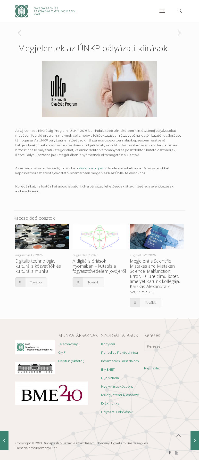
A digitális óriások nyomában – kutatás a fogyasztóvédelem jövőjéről (99, 266)
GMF (62, 352)
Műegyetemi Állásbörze (120, 395)
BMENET (108, 369)
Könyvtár (108, 344)
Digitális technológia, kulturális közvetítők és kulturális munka (38, 266)
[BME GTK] (45, 11)
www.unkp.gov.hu (93, 168)
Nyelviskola (110, 378)
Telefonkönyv (68, 344)
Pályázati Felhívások (117, 412)
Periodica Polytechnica (119, 352)
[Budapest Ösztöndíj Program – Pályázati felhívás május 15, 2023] (4, 440)
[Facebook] (169, 452)
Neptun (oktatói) (71, 361)
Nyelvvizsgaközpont (117, 386)
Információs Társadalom (120, 361)
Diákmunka (110, 403)
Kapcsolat (152, 368)
